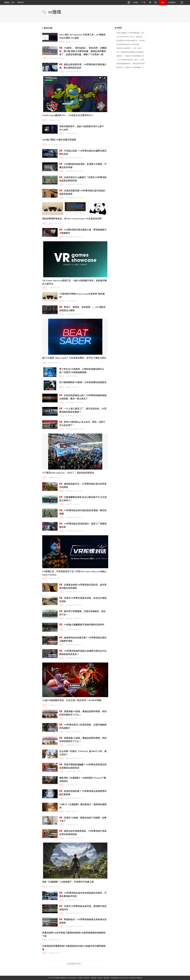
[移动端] (129, 2)
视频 (44, 58)
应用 (12, 2)
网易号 (62, 41)
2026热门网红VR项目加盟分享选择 (59, 139)
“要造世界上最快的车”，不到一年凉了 (129, 48)
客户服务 (99, 978)
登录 (162, 2)
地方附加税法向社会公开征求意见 (127, 44)
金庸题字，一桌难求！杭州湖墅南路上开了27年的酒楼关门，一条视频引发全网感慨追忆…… (132, 56)
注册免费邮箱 (171, 2)
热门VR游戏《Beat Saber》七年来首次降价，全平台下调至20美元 (74, 358)
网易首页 (7, 2)
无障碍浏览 (20, 2)
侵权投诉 (139, 978)
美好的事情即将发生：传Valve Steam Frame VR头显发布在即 (72, 218)
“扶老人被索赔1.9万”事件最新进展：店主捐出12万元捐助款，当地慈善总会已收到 (132, 33)
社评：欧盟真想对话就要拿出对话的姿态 (130, 52)
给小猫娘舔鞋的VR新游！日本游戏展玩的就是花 (82, 382)
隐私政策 (106, 978)
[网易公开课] (136, 2)
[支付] (150, 2)
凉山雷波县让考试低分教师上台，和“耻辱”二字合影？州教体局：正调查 (132, 40)
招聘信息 (93, 978)
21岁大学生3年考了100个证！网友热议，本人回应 (132, 37)
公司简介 (80, 978)
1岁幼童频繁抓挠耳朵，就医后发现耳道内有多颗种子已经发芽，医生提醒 (132, 63)
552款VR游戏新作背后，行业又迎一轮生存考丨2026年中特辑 (71, 700)
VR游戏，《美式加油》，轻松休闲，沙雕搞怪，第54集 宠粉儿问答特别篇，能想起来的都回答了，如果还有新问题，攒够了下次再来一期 (83, 51)
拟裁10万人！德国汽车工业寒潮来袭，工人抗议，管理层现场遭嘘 (132, 67)
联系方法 (87, 978)
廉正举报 (132, 978)
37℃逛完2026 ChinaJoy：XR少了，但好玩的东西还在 (68, 473)
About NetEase (72, 978)
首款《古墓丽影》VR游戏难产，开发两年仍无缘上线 (68, 882)
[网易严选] (144, 2)
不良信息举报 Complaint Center (119, 978)
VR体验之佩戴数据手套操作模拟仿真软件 (84, 624)
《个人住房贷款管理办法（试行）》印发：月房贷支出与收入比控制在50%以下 (132, 60)
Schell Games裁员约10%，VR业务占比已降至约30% (67, 115)
